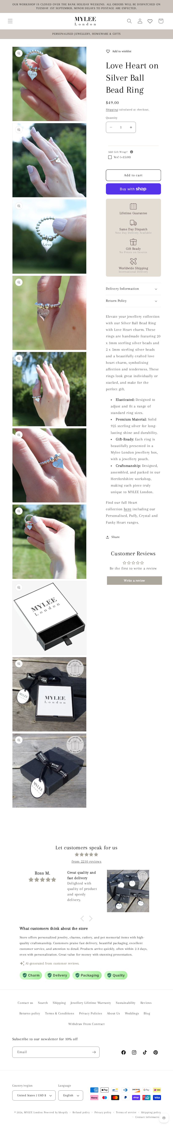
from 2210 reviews (86, 861)
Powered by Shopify (56, 1112)
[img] (87, 854)
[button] (10, 21)
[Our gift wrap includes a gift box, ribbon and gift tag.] (131, 151)
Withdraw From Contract (86, 1024)
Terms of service (126, 1112)
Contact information (148, 1117)
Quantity (112, 117)
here (127, 509)
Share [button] (115, 537)
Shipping (112, 109)
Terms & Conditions (59, 1013)
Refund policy (81, 1112)
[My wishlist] (150, 21)
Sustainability (126, 1003)
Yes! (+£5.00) (122, 157)
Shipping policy (151, 1112)
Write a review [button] (134, 580)
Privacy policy (103, 1112)
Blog (147, 1013)
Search (43, 1003)
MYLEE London (33, 1112)
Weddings (132, 1013)
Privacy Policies (90, 1013)
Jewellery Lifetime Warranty (91, 1003)
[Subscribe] (94, 1052)
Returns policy (30, 1013)
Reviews (146, 1003)
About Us (113, 1013)
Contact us (25, 1003)
